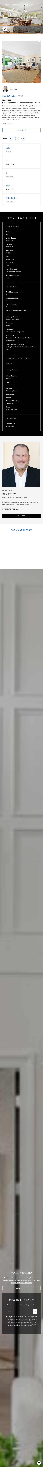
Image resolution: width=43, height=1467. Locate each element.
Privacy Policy (31, 1325)
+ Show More (7, 124)
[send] (35, 1311)
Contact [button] (21, 516)
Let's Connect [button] (21, 1288)
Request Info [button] (21, 130)
